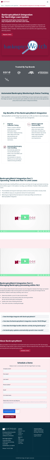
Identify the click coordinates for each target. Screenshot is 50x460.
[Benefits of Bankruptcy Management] (33, 275)
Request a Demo (7, 34)
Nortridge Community (38, 432)
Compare (20, 442)
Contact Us (20, 433)
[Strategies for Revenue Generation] (13, 231)
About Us (20, 429)
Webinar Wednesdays (38, 431)
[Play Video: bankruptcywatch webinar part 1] (25, 217)
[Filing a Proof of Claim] (14, 275)
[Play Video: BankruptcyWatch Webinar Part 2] (25, 261)
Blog (19, 438)
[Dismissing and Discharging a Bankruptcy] (21, 275)
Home (2, 5)
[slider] (21, 231)
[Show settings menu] (43, 231)
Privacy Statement (38, 434)
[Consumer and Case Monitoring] (12, 275)
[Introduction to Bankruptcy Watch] (6, 275)
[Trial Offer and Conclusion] (35, 275)
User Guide (20, 443)
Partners (20, 434)
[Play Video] (1, 231)
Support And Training (38, 429)
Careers (20, 432)
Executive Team (21, 431)
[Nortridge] (5, 2)
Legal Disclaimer (37, 436)
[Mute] (41, 231)
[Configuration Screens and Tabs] (8, 275)
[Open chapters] (46, 231)
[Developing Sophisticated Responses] (16, 231)
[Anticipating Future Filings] (9, 231)
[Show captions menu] (38, 231)
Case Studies (21, 440)
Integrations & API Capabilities (11, 5)
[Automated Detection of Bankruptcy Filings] (15, 231)
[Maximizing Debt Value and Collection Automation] (31, 275)
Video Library (21, 439)
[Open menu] (47, 2)
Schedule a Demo (25, 350)
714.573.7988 (9, 448)
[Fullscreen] (48, 231)
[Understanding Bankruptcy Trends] (7, 231)
